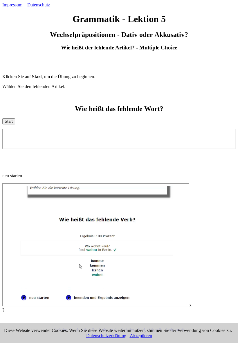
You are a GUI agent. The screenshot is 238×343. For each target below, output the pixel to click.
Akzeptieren (141, 335)
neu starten (12, 175)
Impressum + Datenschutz (26, 4)
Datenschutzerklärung (106, 335)
